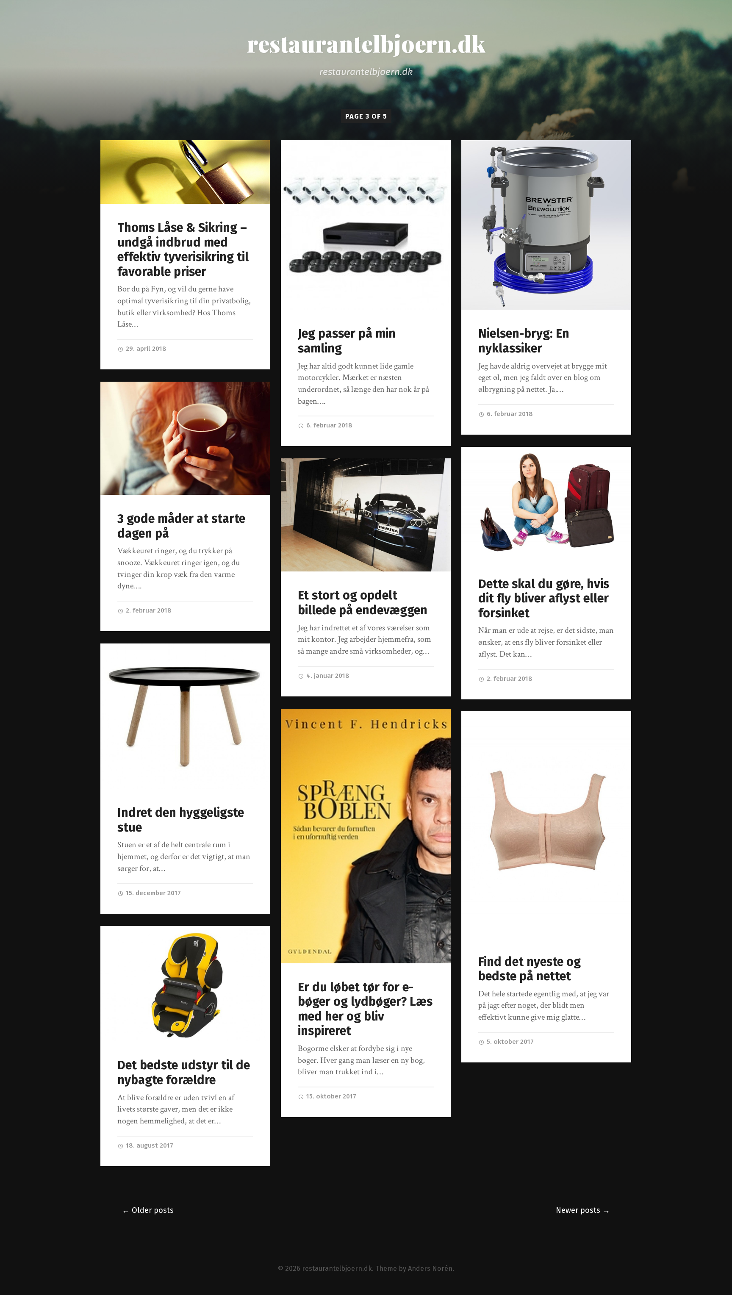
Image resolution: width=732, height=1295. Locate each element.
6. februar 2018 (328, 425)
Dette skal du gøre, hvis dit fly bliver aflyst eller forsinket (543, 599)
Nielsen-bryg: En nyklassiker (523, 341)
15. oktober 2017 (330, 1096)
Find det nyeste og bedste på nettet (529, 969)
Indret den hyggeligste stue (180, 820)
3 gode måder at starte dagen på (181, 526)
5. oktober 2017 (509, 1041)
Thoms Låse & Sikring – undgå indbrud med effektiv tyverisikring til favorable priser (183, 249)
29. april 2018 (145, 348)
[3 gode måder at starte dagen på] (185, 438)
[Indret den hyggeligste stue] (185, 716)
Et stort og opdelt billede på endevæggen (362, 603)
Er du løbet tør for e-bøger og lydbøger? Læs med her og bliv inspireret (365, 1009)
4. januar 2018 (327, 675)
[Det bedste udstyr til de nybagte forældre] (185, 984)
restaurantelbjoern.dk (366, 43)
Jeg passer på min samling (347, 341)
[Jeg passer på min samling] (366, 225)
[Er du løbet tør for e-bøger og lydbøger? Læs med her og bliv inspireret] (366, 836)
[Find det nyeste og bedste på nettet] (546, 824)
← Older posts (148, 1210)
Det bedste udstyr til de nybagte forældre (183, 1072)
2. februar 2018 (148, 610)
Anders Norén (430, 1268)
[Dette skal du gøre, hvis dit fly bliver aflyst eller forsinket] (546, 503)
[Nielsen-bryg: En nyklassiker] (546, 225)
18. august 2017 (148, 1145)
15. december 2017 (152, 893)
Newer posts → (583, 1210)
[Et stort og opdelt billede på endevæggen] (366, 514)
